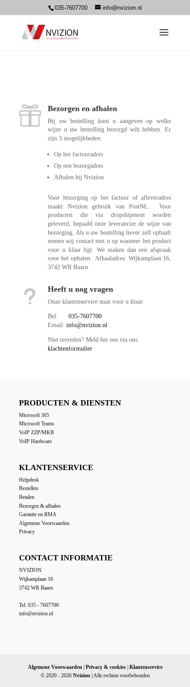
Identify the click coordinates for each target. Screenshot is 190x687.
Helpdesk (29, 480)
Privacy (27, 532)
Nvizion (81, 675)
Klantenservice (146, 667)
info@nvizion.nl (86, 325)
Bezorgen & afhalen (40, 506)
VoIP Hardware (35, 441)
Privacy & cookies (106, 667)
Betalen (26, 497)
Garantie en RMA (38, 514)
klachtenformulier (70, 348)
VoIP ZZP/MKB (36, 432)
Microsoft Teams (36, 424)
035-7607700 (85, 316)
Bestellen (28, 488)
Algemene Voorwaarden (44, 523)
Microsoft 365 (34, 415)
